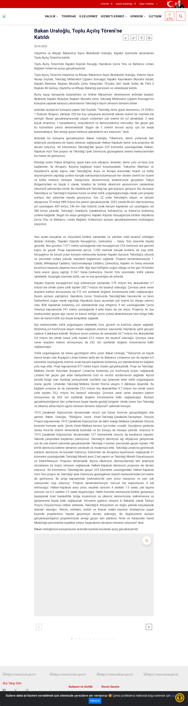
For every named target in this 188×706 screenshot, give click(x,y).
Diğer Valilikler (146, 4)
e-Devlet (105, 4)
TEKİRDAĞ (69, 16)
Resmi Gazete (110, 686)
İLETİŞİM (155, 16)
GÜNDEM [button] (136, 16)
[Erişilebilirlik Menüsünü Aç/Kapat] (179, 697)
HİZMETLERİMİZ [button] (112, 16)
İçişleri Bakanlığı (124, 4)
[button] (141, 37)
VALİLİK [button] (50, 16)
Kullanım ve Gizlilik (81, 686)
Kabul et (95, 700)
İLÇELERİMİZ (88, 16)
